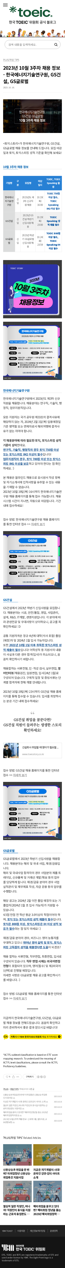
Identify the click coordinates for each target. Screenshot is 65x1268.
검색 (56, 44)
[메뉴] (5, 5)
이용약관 (21, 1230)
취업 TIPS (14, 1088)
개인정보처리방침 (37, 1230)
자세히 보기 (38, 524)
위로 (62, 1231)
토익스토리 (32, 20)
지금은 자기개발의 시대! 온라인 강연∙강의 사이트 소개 (24, 1101)
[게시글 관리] (18, 1076)
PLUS (5, 1088)
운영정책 (54, 1230)
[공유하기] (13, 1076)
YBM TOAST (7, 1230)
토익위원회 (23, 1247)
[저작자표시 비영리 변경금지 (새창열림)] (41, 1076)
